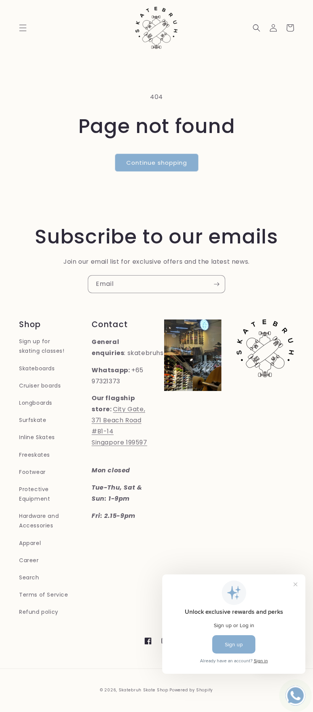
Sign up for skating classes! (42, 346)
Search (29, 577)
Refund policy (38, 612)
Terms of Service (43, 594)
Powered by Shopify (191, 690)
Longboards (35, 403)
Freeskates (34, 455)
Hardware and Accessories (39, 520)
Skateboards (37, 368)
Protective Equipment (34, 494)
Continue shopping (156, 163)
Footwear (32, 472)
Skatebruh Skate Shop (143, 690)
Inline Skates (37, 437)
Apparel (30, 543)
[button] (23, 27)
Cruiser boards (40, 385)
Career (29, 560)
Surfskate (32, 420)
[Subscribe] (216, 284)
